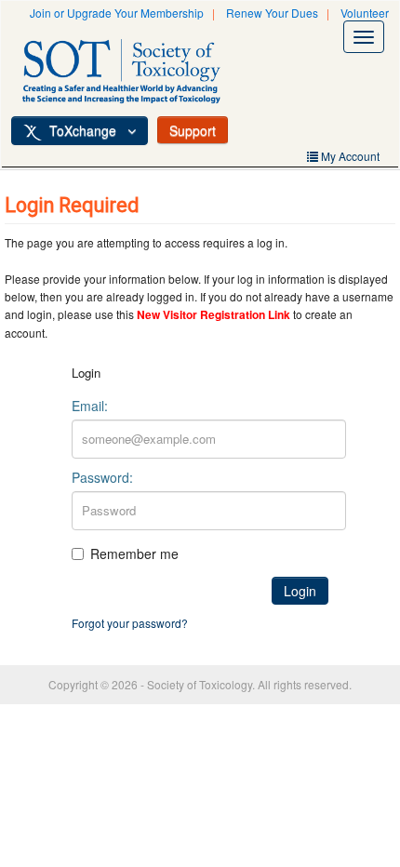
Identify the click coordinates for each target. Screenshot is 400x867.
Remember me (134, 553)
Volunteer (364, 12)
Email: (90, 405)
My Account (349, 156)
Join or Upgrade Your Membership (117, 12)
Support (192, 130)
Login (300, 590)
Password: (102, 477)
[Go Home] (141, 74)
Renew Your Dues (272, 12)
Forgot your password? (130, 623)
